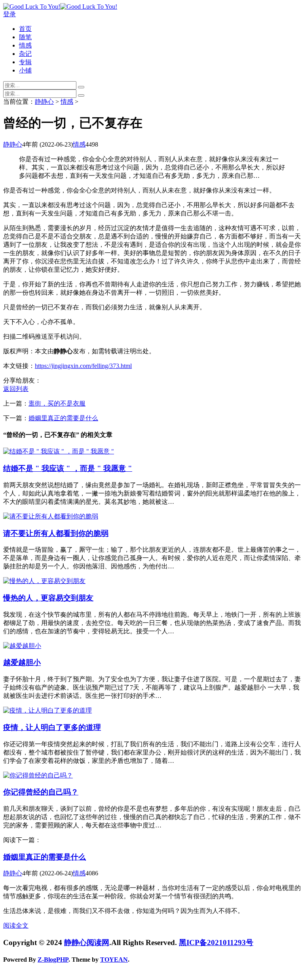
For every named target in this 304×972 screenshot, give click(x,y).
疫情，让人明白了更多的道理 (52, 727)
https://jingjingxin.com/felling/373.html (83, 365)
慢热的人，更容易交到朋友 (48, 598)
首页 (25, 28)
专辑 (25, 62)
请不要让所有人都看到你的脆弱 (55, 533)
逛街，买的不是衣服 (57, 403)
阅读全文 (15, 925)
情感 (25, 45)
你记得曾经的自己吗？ (40, 792)
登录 (9, 14)
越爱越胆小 (22, 662)
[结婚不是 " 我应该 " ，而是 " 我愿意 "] (58, 451)
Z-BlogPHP (53, 959)
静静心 (44, 101)
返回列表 (15, 388)
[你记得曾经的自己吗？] (38, 775)
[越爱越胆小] (22, 645)
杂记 (25, 53)
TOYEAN (114, 959)
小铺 (25, 70)
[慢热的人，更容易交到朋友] (44, 580)
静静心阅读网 (86, 942)
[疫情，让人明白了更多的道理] (47, 710)
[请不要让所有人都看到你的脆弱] (50, 516)
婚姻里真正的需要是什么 (63, 418)
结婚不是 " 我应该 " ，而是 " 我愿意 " (67, 468)
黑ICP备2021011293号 (216, 942)
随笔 (25, 37)
